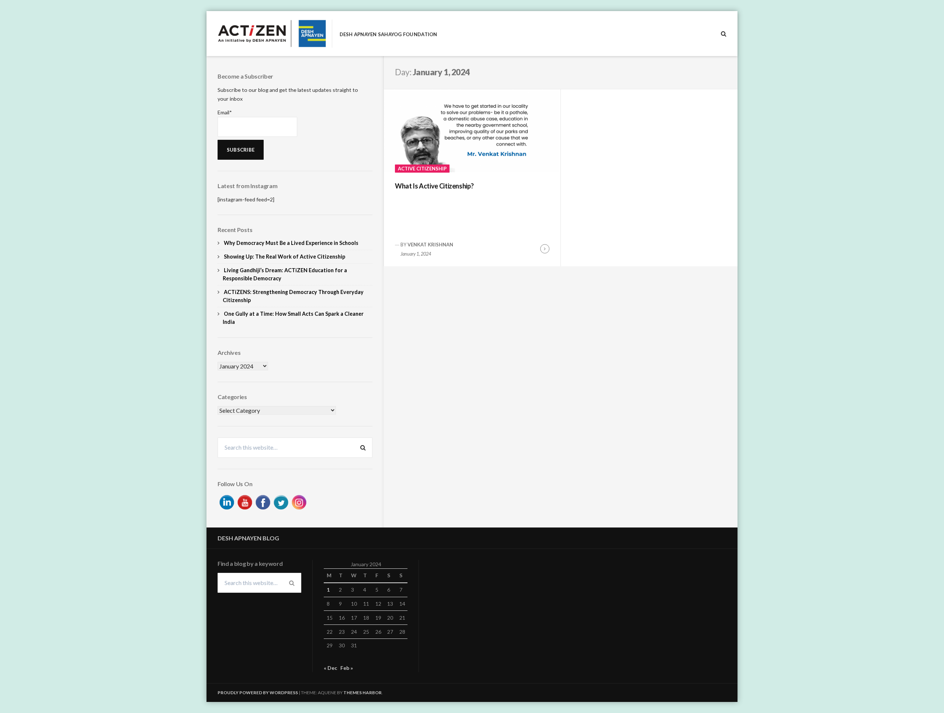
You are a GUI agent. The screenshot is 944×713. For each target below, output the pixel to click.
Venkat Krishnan (430, 245)
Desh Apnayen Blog (248, 537)
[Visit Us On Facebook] (263, 501)
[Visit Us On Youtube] (245, 501)
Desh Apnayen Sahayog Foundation (388, 34)
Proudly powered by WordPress (258, 692)
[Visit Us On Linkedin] (227, 501)
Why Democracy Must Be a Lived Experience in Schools (291, 243)
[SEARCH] (723, 33)
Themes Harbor (362, 692)
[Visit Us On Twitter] (281, 501)
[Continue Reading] (544, 248)
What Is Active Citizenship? (434, 186)
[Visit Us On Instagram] (299, 501)
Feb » (346, 668)
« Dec (330, 668)
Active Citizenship (422, 169)
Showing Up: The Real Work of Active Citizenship (284, 256)
